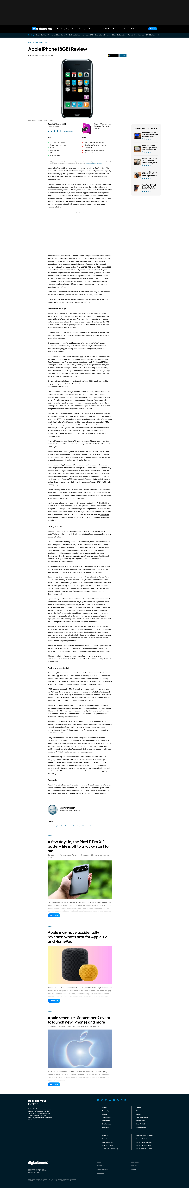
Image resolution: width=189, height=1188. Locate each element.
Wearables (139, 1111)
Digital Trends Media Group (39, 1180)
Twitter (106, 1100)
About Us (105, 1135)
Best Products (140, 1121)
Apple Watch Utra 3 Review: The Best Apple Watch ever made (149, 188)
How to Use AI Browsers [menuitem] (102, 35)
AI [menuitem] (57, 29)
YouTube (110, 1100)
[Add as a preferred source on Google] (113, 55)
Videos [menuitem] (133, 29)
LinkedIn (122, 1100)
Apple (56, 826)
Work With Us (100, 1165)
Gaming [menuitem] (82, 29)
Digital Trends (38, 31)
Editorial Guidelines (107, 1145)
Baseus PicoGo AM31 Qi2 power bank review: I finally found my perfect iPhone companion (150, 163)
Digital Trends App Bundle (144, 1148)
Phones (104, 1108)
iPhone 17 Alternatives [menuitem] (119, 35)
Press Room (134, 1165)
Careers (99, 1162)
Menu (29, 29)
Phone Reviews (65, 826)
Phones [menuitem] (74, 29)
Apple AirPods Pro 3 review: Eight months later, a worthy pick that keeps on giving (149, 149)
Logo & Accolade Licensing (110, 1148)
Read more (54, 915)
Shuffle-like (104, 514)
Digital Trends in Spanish (143, 1145)
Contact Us (105, 1139)
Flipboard (125, 1100)
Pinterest (118, 1100)
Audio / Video (106, 1118)
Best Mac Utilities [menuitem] (74, 35)
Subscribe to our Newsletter (144, 1135)
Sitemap (133, 1169)
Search (160, 29)
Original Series (141, 1127)
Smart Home (106, 1121)
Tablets (138, 1108)
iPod (81, 356)
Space (138, 1114)
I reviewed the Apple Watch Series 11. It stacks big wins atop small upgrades (149, 175)
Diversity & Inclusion (102, 1169)
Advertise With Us (107, 1142)
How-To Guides (141, 1124)
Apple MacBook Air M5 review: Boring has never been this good (150, 135)
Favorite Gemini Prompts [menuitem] (136, 35)
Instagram (102, 1100)
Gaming (104, 1114)
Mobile (50, 826)
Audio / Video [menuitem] (106, 29)
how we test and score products (94, 163)
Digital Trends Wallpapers (143, 1142)
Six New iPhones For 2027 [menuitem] (59, 35)
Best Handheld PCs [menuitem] (87, 35)
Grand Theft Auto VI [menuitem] (42, 35)
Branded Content (141, 1139)
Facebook (98, 1100)
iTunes (68, 343)
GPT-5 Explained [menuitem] (151, 35)
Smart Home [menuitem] (124, 29)
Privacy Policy (135, 1162)
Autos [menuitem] (115, 29)
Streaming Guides (142, 1118)
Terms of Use (100, 1173)
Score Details (68, 131)
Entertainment (106, 1124)
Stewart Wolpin (34, 55)
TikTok (114, 1100)
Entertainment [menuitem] (93, 29)
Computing (105, 1111)
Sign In (152, 29)
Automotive (105, 1127)
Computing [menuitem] (65, 29)
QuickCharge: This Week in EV (82, 826)
